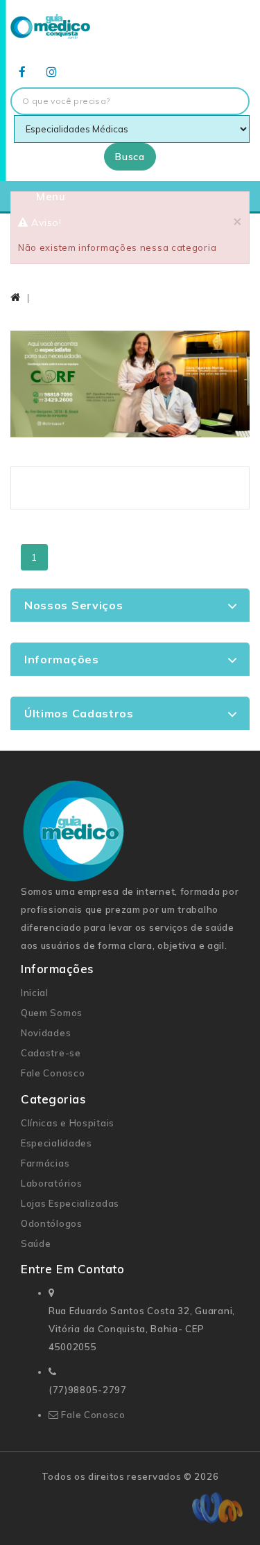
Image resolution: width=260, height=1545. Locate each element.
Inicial (35, 992)
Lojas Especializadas (70, 1203)
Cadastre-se (51, 1052)
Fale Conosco (53, 1073)
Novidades (46, 1032)
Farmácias (45, 1163)
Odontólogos (52, 1223)
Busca (130, 156)
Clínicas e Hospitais (67, 1122)
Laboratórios (51, 1183)
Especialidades (56, 1143)
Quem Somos (52, 1012)
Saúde (36, 1243)
